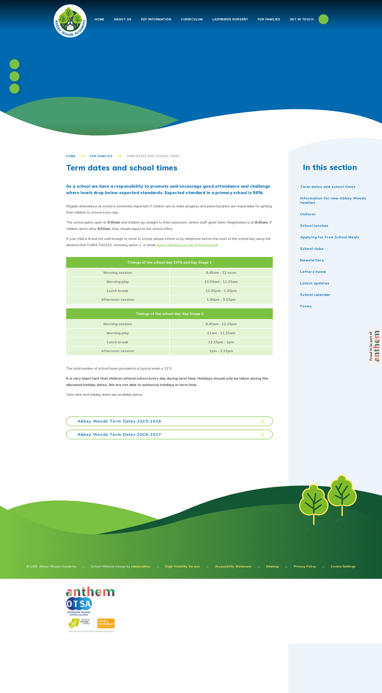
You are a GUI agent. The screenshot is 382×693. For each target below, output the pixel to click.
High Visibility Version (182, 566)
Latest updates (314, 283)
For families (101, 156)
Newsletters (312, 260)
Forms (306, 306)
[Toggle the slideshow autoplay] (14, 89)
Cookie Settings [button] (343, 566)
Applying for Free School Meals (329, 237)
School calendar (315, 294)
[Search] (324, 19)
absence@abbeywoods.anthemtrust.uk (187, 245)
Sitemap (272, 566)
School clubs (312, 248)
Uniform (307, 214)
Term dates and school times (153, 156)
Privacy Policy (305, 566)
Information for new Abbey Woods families (333, 200)
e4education (140, 566)
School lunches (314, 225)
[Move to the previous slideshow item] (14, 64)
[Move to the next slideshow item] (14, 76)
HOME (71, 156)
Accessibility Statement (233, 566)
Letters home (313, 271)
